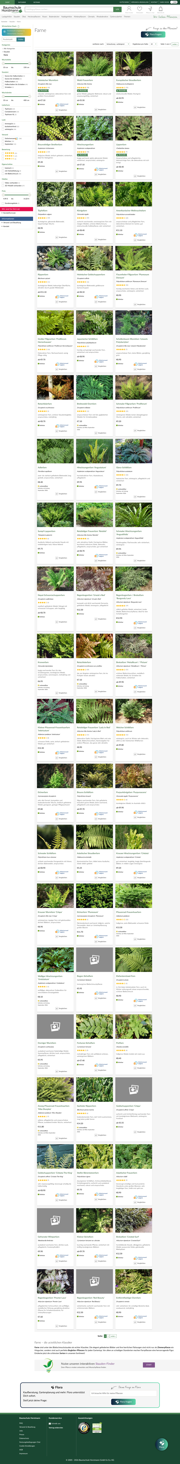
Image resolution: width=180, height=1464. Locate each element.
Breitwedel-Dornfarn (86, 404)
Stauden (17, 17)
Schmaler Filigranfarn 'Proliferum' (131, 404)
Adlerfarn (42, 468)
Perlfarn (120, 1043)
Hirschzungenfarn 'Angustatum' (91, 468)
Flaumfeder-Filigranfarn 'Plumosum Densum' (132, 276)
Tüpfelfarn (42, 211)
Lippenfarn (121, 145)
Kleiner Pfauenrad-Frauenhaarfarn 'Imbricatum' (54, 729)
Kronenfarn (43, 662)
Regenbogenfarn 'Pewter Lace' (52, 1298)
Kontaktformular (9, 213)
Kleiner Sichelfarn (85, 1237)
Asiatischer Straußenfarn (88, 853)
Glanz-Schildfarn (124, 468)
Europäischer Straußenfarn (128, 80)
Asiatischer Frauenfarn (126, 1173)
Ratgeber (22, 2)
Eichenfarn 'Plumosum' (87, 912)
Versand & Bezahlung (140, 2)
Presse (21, 1435)
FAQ (21, 1423)
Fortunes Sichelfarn (86, 1043)
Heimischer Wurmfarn (48, 80)
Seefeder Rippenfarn (86, 1106)
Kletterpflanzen (80, 17)
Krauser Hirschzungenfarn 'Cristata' (132, 853)
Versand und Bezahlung (12, 223)
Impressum (23, 1453)
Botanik (37, 2)
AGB (21, 1450)
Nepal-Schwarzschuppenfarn (51, 595)
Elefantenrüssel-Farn (125, 976)
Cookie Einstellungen (27, 1446)
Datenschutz (24, 1438)
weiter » (175, 44)
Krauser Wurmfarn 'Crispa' (50, 912)
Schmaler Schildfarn (47, 853)
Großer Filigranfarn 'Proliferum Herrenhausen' (52, 340)
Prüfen (20, 39)
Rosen (44, 17)
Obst (24, 17)
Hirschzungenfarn (85, 145)
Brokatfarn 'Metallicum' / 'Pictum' (131, 662)
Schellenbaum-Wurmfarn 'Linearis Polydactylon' (132, 340)
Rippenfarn (43, 275)
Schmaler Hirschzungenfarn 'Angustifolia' (129, 532)
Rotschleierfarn (45, 404)
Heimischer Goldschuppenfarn (91, 275)
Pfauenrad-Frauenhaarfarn (128, 912)
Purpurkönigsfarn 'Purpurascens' (131, 792)
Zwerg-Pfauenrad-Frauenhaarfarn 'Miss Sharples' (53, 1107)
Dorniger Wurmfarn (47, 1043)
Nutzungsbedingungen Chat (29, 1442)
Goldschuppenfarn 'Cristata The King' (55, 1173)
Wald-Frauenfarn (85, 80)
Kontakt (154, 2)
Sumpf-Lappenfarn (46, 531)
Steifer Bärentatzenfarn (88, 1173)
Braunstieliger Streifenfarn (50, 145)
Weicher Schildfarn (125, 727)
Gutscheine (124, 2)
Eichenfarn (43, 792)
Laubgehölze (7, 17)
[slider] (3, 63)
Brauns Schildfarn (85, 792)
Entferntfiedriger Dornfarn (128, 1298)
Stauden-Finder (105, 1363)
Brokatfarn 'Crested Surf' (127, 1237)
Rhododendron (102, 17)
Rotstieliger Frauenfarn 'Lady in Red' (93, 727)
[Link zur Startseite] (12, 9)
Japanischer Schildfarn (87, 339)
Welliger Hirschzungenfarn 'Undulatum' (50, 977)
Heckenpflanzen (34, 17)
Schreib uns (56, 1424)
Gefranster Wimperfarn (48, 1237)
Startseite (4, 21)
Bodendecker (54, 17)
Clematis (91, 17)
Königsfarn (82, 211)
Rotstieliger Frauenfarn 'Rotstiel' (92, 531)
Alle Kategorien (9, 49)
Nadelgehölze (66, 17)
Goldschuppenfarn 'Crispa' (128, 1106)
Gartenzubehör (116, 17)
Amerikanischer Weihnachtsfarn (131, 211)
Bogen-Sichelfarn (85, 976)
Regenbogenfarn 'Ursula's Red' (91, 595)
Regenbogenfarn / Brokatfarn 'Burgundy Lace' (130, 596)
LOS (117, 9)
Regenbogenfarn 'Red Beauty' (91, 1298)
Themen (127, 17)
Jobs (21, 1431)
